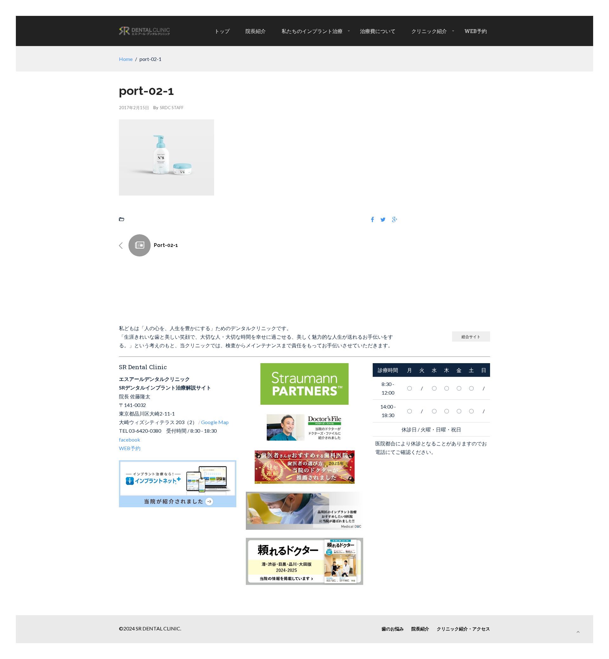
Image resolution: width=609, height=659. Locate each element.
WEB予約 (475, 31)
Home (126, 59)
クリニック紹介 (429, 31)
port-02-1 (166, 245)
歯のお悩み (393, 628)
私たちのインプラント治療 (312, 31)
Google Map (215, 422)
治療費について (378, 31)
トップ (222, 31)
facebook (129, 439)
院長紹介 (256, 31)
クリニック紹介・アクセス (463, 628)
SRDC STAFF (172, 107)
